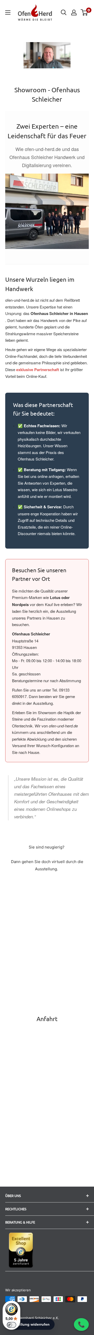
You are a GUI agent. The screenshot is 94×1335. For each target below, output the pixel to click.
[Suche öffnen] (64, 12)
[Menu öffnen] (7, 12)
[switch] (11, 1325)
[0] (84, 12)
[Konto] (74, 12)
